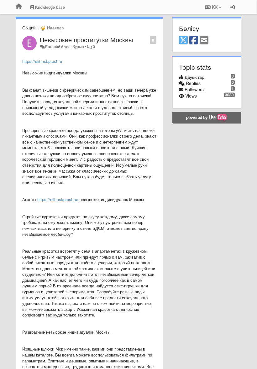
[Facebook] (193, 40)
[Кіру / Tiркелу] (232, 7)
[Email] (204, 40)
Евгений (52, 46)
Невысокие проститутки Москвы (86, 39)
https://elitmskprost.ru (42, 61)
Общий (28, 28)
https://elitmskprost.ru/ (57, 199)
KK (215, 7)
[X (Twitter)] (183, 40)
